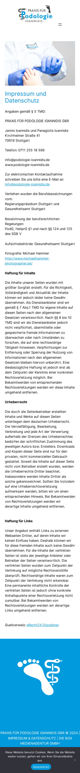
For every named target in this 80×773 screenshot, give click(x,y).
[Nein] (75, 760)
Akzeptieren (41, 766)
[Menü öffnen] (60, 24)
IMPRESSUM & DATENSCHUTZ (32, 738)
